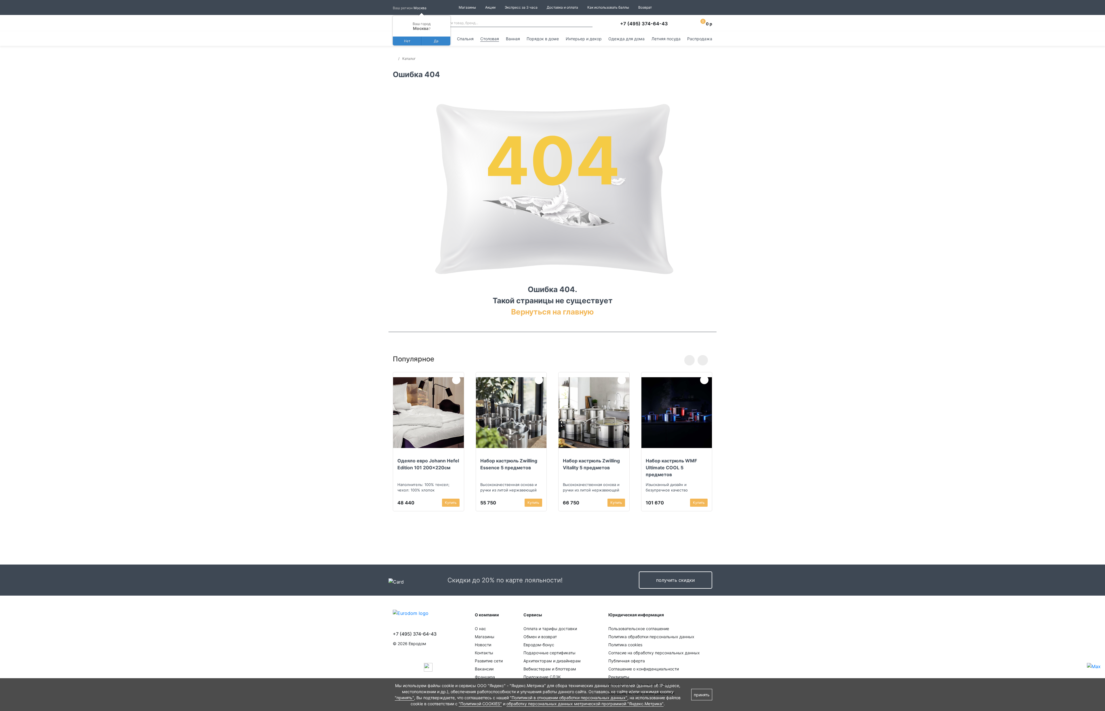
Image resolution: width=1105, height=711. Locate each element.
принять (702, 694)
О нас (480, 628)
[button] (689, 360)
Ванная (513, 38)
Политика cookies (625, 644)
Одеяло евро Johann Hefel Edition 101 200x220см (428, 464)
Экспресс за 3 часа (521, 7)
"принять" (404, 697)
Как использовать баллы (608, 7)
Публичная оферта (626, 660)
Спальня (465, 38)
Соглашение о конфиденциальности (643, 668)
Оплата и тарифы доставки (550, 628)
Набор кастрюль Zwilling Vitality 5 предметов (591, 464)
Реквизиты (618, 676)
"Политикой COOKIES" (480, 703)
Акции (490, 7)
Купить (451, 502)
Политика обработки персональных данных (651, 636)
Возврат (645, 7)
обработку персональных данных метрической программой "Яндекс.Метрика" (585, 703)
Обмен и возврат (540, 636)
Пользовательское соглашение (638, 628)
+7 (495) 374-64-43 (644, 23)
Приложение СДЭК (542, 676)
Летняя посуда (666, 38)
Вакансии (484, 668)
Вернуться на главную (552, 311)
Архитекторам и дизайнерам (552, 660)
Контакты (484, 652)
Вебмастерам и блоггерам (549, 668)
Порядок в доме (543, 38)
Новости (483, 644)
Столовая (489, 38)
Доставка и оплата (562, 7)
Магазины (467, 7)
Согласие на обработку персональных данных (654, 652)
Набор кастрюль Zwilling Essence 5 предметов (508, 464)
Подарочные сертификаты (549, 652)
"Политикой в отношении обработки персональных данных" (568, 697)
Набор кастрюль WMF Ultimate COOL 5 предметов (671, 467)
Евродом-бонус (538, 644)
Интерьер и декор (584, 38)
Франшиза (485, 676)
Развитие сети (489, 660)
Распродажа (699, 38)
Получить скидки (675, 580)
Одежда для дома (626, 38)
